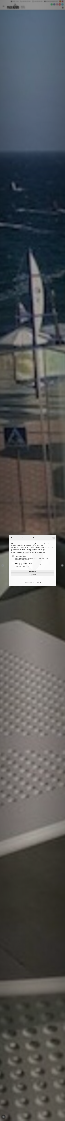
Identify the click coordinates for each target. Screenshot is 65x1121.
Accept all (32, 571)
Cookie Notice (38, 582)
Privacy (25, 582)
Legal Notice (31, 582)
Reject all (32, 575)
